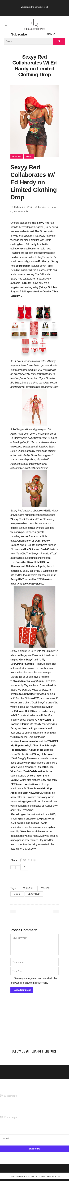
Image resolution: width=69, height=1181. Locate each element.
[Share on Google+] (30, 860)
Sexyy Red (34, 894)
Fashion (45, 888)
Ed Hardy (28, 888)
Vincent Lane (48, 207)
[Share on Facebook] (21, 860)
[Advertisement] (34, 1023)
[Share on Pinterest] (35, 860)
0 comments (21, 211)
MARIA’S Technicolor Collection (17, 1090)
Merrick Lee (53, 1177)
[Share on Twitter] (24, 860)
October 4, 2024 (23, 207)
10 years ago (10, 1096)
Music (17, 894)
